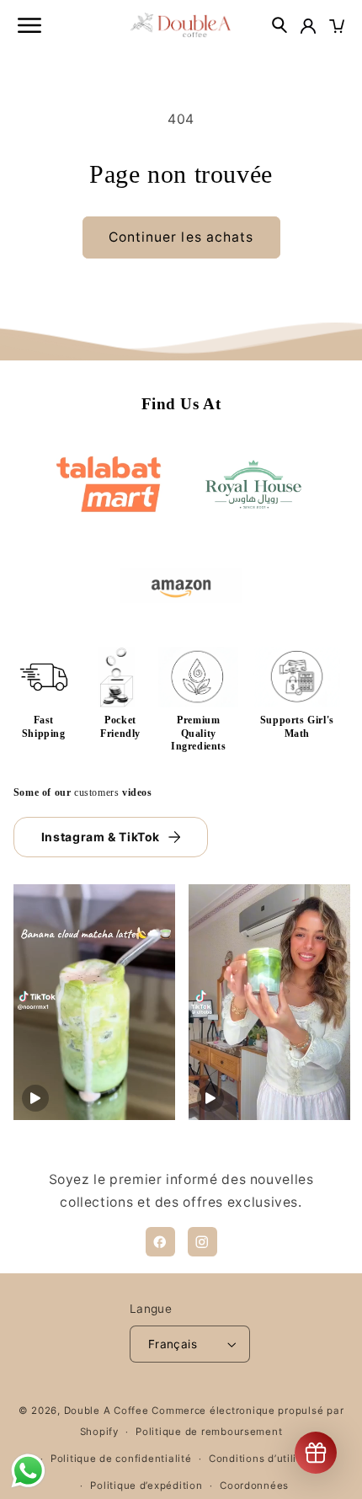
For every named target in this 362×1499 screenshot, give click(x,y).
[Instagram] (202, 1241)
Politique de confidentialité (121, 1458)
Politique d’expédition (146, 1485)
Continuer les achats (181, 237)
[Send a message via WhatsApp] (28, 1471)
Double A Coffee (106, 1410)
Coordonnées (254, 1485)
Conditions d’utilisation (269, 1458)
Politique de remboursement (209, 1432)
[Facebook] (160, 1241)
